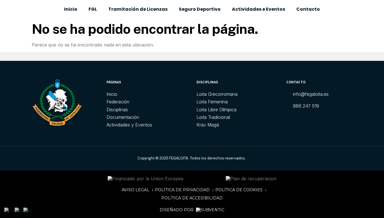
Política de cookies (239, 189)
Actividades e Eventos (258, 9)
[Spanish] (28, 210)
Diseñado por (177, 210)
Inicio (70, 9)
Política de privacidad (182, 189)
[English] (9, 210)
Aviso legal (135, 189)
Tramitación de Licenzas (138, 9)
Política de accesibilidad (192, 198)
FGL (93, 9)
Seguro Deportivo (200, 9)
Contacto (308, 9)
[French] (19, 210)
